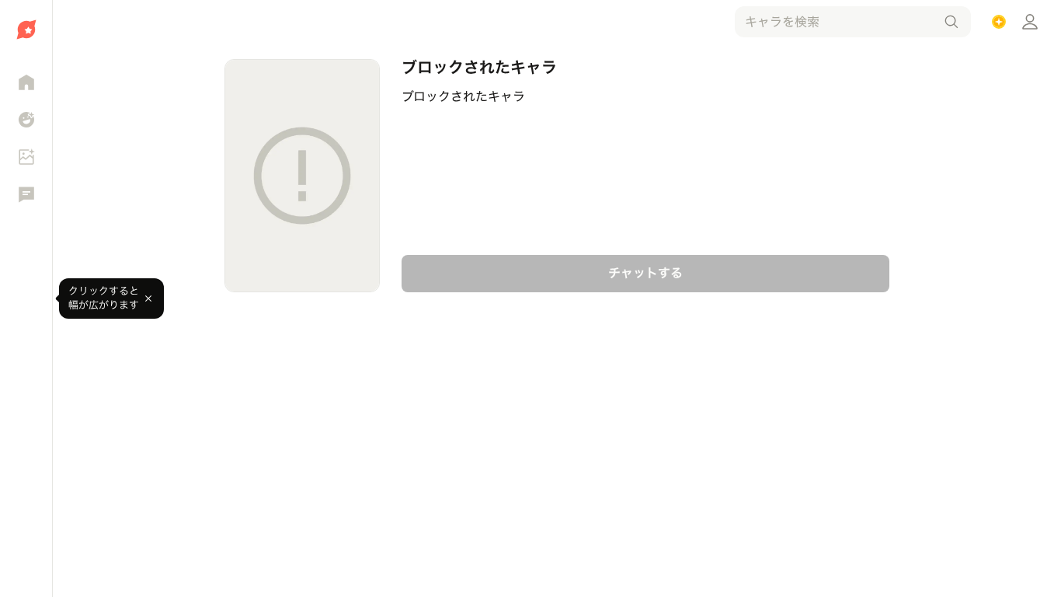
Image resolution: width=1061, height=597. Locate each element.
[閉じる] (148, 298)
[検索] (951, 21)
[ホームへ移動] (26, 30)
